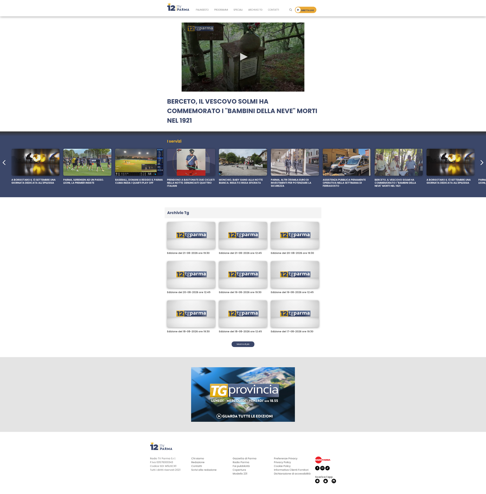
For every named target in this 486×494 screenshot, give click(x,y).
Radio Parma (241, 462)
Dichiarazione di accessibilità (292, 473)
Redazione (198, 462)
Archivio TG (255, 10)
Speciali (238, 10)
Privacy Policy (282, 462)
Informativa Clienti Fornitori (291, 470)
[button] (243, 56)
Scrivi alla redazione (204, 470)
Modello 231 (240, 473)
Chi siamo (197, 458)
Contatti (273, 10)
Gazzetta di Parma (244, 458)
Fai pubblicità (241, 466)
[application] (243, 57)
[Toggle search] (290, 10)
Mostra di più (243, 344)
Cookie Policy (282, 466)
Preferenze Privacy (285, 458)
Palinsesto (202, 10)
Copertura (239, 470)
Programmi (221, 10)
